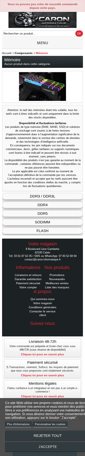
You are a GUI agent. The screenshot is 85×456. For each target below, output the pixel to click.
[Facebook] (42, 329)
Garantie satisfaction (28, 279)
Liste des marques (57, 287)
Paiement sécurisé (28, 283)
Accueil (6, 53)
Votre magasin (42, 303)
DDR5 (43, 213)
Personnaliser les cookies (50, 424)
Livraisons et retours (28, 275)
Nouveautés (57, 279)
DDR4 (43, 205)
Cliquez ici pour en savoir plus (42, 354)
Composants (24, 53)
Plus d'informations (18, 424)
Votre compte (28, 287)
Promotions (57, 275)
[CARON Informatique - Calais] (42, 19)
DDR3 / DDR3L (42, 196)
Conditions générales (42, 307)
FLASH (42, 231)
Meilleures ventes (57, 283)
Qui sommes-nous (42, 299)
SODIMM (42, 222)
